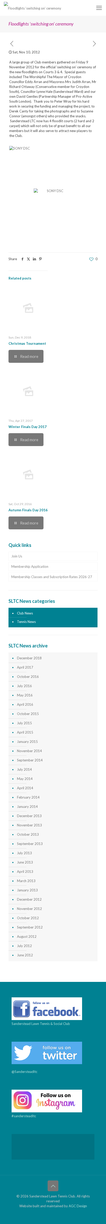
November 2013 (29, 825)
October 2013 (28, 834)
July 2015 (24, 723)
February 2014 (28, 797)
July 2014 (24, 769)
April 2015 (25, 732)
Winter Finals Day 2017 (27, 427)
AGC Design (78, 1206)
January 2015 (27, 742)
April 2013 (25, 871)
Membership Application (29, 566)
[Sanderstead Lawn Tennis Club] (32, 7)
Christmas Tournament (27, 343)
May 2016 (25, 695)
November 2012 (29, 909)
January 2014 (27, 806)
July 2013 (24, 853)
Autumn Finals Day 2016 (28, 510)
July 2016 (24, 686)
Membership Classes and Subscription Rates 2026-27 (51, 577)
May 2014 (25, 779)
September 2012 (30, 927)
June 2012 (25, 955)
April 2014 (25, 788)
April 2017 (25, 667)
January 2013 (27, 890)
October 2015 (28, 714)
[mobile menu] (99, 7)
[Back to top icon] (53, 1185)
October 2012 (28, 918)
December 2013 (29, 816)
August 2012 (27, 936)
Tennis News (26, 622)
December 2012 (29, 899)
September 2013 (30, 844)
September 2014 (30, 760)
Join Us (16, 556)
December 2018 (29, 658)
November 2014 (29, 751)
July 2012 (24, 946)
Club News (25, 613)
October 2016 (28, 677)
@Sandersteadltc (24, 1072)
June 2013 (25, 862)
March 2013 (26, 881)
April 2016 (25, 704)
